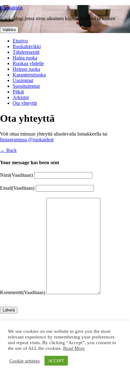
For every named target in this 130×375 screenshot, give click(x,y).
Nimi (16, 175)
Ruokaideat (11, 7)
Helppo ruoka (26, 69)
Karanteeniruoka (29, 74)
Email (17, 188)
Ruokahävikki (27, 46)
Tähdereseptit (26, 52)
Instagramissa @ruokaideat (27, 139)
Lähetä (9, 310)
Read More (74, 348)
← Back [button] (8, 150)
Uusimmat (23, 80)
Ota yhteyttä (25, 103)
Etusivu (20, 40)
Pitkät (18, 91)
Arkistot (21, 97)
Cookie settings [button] (24, 360)
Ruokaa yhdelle (28, 63)
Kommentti (22, 292)
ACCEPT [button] (56, 360)
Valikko (9, 29)
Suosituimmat (26, 86)
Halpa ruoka (25, 57)
